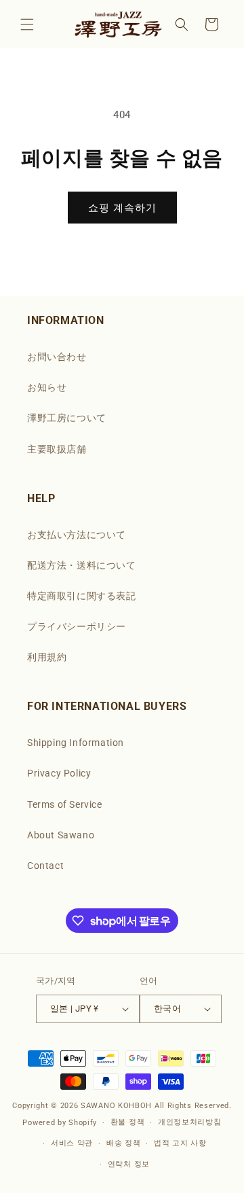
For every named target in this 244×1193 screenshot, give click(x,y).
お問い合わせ (57, 356)
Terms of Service (64, 804)
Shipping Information (75, 742)
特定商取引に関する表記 (81, 595)
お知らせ (46, 387)
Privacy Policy (59, 773)
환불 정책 (127, 1122)
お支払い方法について (76, 534)
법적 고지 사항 (180, 1143)
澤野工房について (66, 417)
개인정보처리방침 (190, 1122)
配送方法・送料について (81, 565)
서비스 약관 (72, 1143)
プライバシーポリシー (76, 626)
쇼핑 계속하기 (122, 208)
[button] (27, 24)
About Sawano (60, 835)
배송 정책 (123, 1143)
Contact (45, 865)
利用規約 (46, 657)
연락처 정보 (129, 1164)
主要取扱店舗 (57, 449)
